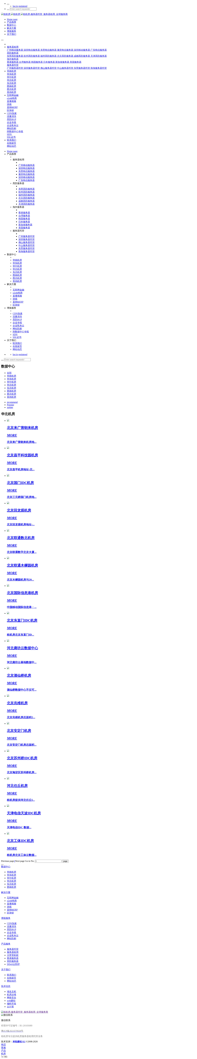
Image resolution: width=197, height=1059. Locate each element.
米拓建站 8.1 (19, 1041)
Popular (10, 405)
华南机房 (11, 376)
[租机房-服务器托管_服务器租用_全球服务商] (11, 14)
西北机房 (11, 394)
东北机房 (11, 388)
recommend (12, 402)
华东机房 (11, 379)
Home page (12, 151)
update (10, 407)
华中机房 (11, 382)
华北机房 (11, 385)
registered (22, 6)
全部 (9, 373)
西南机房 (11, 391)
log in (15, 6)
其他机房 (11, 397)
